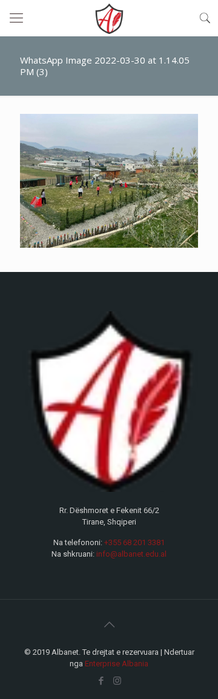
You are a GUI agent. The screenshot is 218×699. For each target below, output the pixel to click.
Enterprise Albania (116, 663)
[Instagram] (117, 680)
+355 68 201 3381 (134, 542)
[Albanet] (109, 18)
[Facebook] (100, 680)
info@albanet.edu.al (131, 553)
